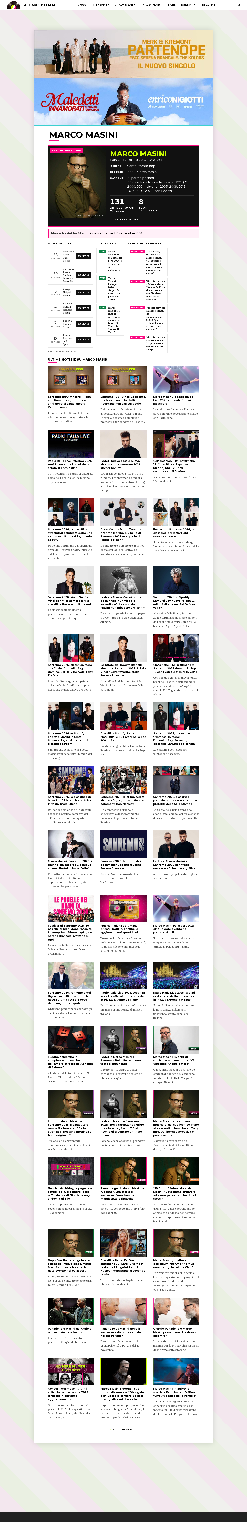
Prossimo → (129, 1429)
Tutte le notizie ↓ (125, 219)
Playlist (209, 5)
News (82, 5)
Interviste (101, 5)
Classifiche (151, 5)
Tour (172, 5)
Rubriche (188, 5)
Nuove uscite (125, 5)
